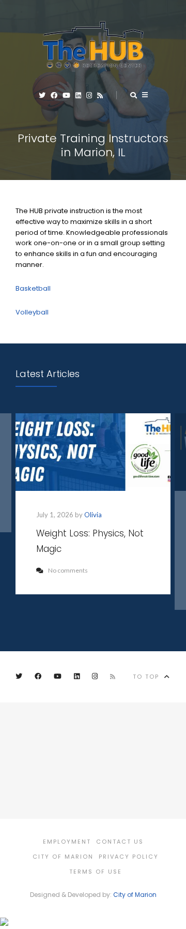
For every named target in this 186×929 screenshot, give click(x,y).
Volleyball (32, 312)
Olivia (93, 515)
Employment (67, 841)
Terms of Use (95, 871)
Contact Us (120, 841)
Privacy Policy (129, 856)
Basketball (33, 288)
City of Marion (63, 856)
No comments (68, 570)
